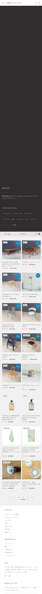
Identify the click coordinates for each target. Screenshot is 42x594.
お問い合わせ (8, 526)
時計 (13, 219)
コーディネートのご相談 (12, 514)
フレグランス (28, 213)
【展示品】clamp (30, 294)
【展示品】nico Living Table (11, 264)
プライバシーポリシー (11, 555)
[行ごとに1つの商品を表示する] (36, 234)
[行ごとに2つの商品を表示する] (39, 234)
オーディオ (20, 219)
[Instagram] (9, 575)
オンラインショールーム (12, 517)
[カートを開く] (39, 3)
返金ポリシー (8, 532)
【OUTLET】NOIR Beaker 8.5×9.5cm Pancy (11, 484)
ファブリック (6, 219)
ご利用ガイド (8, 549)
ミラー (27, 219)
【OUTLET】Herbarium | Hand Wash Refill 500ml (11, 417)
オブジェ (33, 219)
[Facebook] (5, 575)
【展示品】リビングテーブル (31, 262)
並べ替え (23, 234)
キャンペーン (8, 543)
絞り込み (8, 234)
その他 (14, 224)
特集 (6, 546)
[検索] (36, 3)
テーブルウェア (6, 213)
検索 (6, 523)
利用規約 (7, 529)
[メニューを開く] (3, 3)
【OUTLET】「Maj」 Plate (31, 484)
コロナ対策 (8, 520)
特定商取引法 (8, 552)
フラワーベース (17, 213)
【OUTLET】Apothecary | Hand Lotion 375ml (31, 417)
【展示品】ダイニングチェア (11, 385)
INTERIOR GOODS (9, 208)
